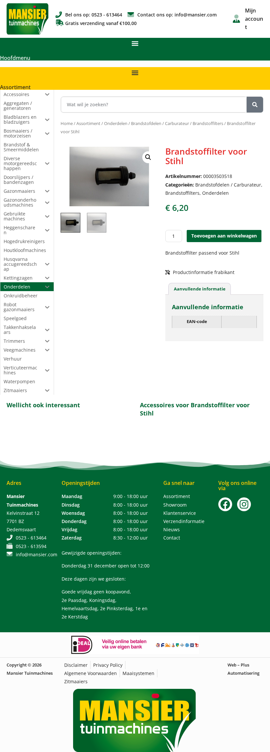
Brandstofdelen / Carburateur (160, 123)
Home (67, 123)
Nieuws (171, 529)
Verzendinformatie (183, 521)
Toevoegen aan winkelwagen (224, 236)
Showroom (175, 505)
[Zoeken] (255, 105)
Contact (171, 538)
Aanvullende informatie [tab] (200, 289)
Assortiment (15, 87)
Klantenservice (179, 513)
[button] (135, 43)
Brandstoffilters (208, 123)
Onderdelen (115, 123)
